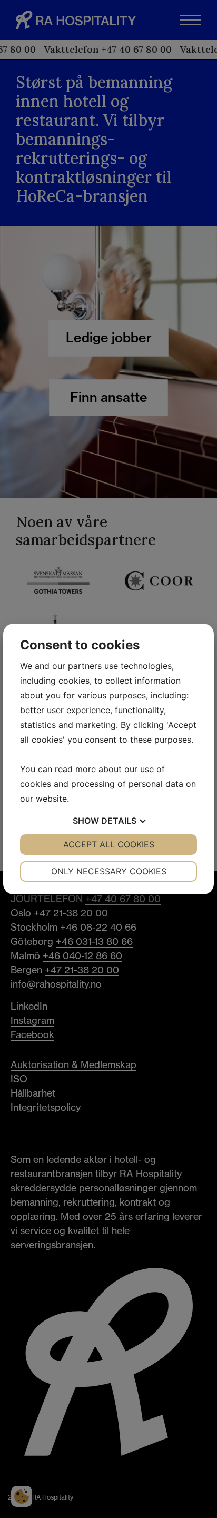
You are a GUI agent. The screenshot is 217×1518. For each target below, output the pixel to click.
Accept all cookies (108, 844)
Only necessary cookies (108, 871)
